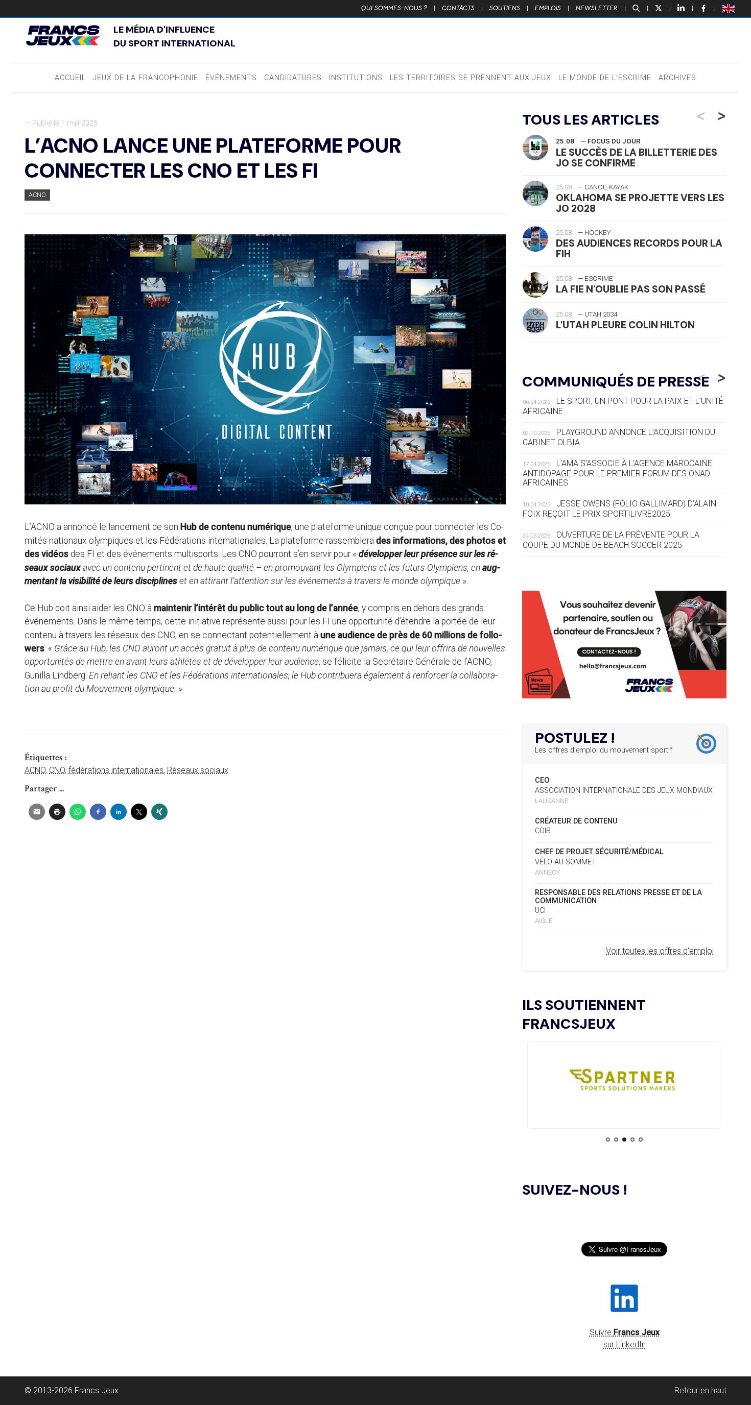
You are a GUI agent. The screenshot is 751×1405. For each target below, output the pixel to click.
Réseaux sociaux (197, 770)
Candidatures (293, 78)
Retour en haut (700, 1390)
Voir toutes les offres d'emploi (660, 951)
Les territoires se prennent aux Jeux (470, 78)
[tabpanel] (624, 1082)
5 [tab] (641, 1139)
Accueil (70, 78)
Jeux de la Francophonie (145, 78)
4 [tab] (632, 1139)
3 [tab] (624, 1139)
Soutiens (504, 8)
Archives (677, 78)
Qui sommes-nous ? (394, 8)
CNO (57, 770)
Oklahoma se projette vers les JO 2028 (640, 203)
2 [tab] (616, 1139)
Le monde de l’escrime (604, 78)
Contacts (458, 8)
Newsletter (597, 8)
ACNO (37, 195)
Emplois (548, 8)
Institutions (356, 78)
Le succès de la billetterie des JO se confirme (636, 157)
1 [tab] (608, 1139)
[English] (729, 8)
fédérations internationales (115, 770)
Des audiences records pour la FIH (639, 248)
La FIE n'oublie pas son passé (631, 289)
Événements (231, 78)
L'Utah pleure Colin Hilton (625, 325)
